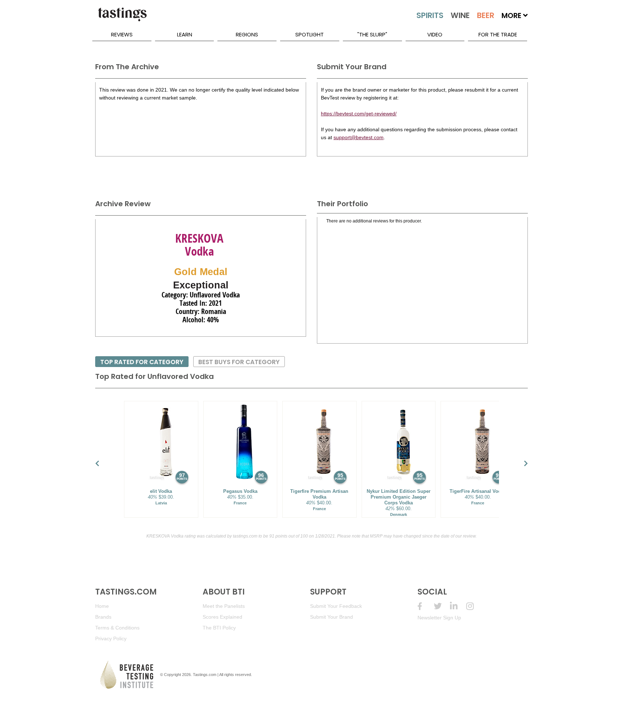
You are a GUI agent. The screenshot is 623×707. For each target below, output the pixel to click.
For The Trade (497, 34)
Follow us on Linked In (458, 606)
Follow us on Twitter (442, 606)
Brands (103, 617)
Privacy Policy (111, 638)
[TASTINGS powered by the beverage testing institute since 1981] (122, 18)
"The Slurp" (372, 34)
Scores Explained (222, 617)
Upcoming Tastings (474, 606)
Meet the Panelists (224, 606)
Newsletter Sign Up (439, 617)
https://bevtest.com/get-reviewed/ (359, 113)
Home (102, 606)
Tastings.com (204, 674)
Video (434, 34)
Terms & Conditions (117, 628)
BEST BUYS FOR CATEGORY (239, 362)
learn (184, 34)
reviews (122, 34)
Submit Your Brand (331, 617)
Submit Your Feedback (336, 606)
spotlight (309, 34)
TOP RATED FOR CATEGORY (142, 362)
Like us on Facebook (425, 606)
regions (247, 34)
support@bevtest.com (358, 137)
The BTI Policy (219, 628)
